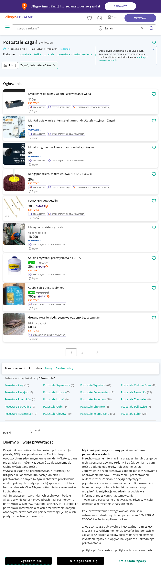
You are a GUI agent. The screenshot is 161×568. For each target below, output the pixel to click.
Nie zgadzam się (84, 561)
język (37, 430)
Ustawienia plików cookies (111, 535)
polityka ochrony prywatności (134, 550)
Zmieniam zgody (132, 561)
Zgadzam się (31, 561)
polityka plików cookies (97, 550)
